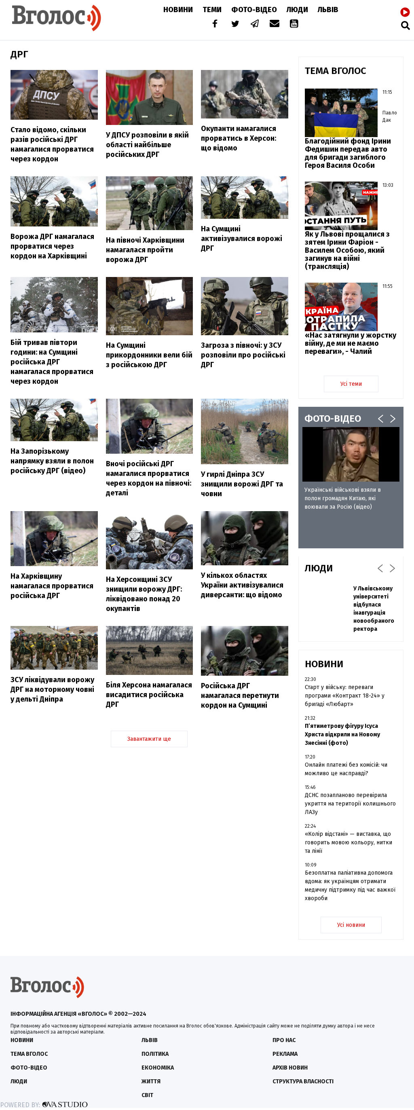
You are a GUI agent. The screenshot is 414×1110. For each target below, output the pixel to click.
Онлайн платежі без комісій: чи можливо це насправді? (346, 769)
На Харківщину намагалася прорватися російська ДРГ (52, 586)
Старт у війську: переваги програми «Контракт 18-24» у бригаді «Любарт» (344, 696)
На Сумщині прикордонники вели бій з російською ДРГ (149, 355)
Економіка (158, 1067)
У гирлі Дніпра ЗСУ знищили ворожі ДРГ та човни (242, 484)
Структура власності (303, 1081)
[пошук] (405, 25)
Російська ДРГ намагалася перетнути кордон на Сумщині (240, 695)
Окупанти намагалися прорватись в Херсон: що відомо (238, 138)
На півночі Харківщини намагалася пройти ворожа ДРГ (145, 250)
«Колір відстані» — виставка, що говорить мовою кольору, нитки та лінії (348, 842)
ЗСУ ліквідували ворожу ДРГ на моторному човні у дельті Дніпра (52, 689)
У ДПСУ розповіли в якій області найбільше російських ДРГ (147, 145)
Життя (151, 1081)
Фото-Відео (254, 9)
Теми (212, 9)
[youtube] (295, 24)
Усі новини (351, 925)
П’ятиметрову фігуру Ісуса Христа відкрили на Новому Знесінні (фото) (342, 734)
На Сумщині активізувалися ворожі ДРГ (241, 238)
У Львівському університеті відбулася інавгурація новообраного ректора (373, 608)
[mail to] (274, 24)
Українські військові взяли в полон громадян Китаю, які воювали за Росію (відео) (342, 498)
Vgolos (56, 18)
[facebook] (213, 24)
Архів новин (290, 1067)
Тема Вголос (29, 1054)
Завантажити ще (149, 739)
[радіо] (405, 12)
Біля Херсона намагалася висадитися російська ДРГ (149, 695)
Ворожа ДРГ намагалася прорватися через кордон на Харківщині (52, 246)
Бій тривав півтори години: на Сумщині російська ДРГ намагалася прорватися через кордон (52, 362)
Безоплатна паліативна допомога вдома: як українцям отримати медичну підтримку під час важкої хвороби (350, 885)
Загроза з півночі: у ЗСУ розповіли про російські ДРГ (243, 355)
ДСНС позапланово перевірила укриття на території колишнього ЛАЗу (350, 804)
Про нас (284, 1040)
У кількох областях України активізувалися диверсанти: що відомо (242, 585)
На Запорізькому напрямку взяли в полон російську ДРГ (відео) (52, 461)
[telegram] (255, 24)
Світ (147, 1095)
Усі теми (351, 384)
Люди (297, 9)
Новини (178, 9)
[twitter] (235, 24)
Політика (155, 1054)
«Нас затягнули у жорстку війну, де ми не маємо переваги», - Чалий (350, 343)
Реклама (285, 1054)
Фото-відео (29, 1067)
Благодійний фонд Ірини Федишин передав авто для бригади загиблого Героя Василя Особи (348, 153)
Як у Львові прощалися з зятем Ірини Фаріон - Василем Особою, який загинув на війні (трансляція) (347, 250)
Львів (328, 9)
